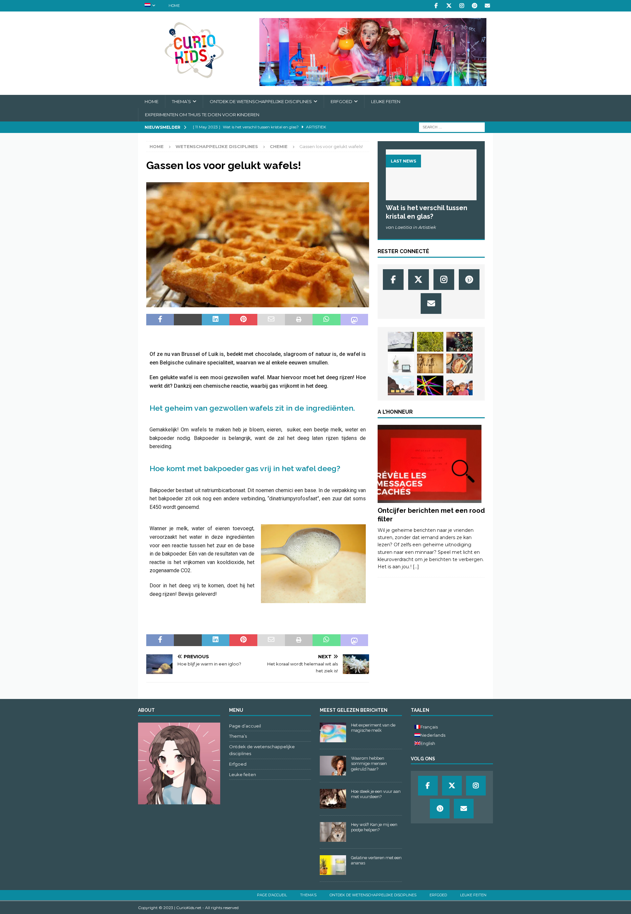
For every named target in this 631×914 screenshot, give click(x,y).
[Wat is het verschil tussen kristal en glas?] (431, 174)
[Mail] (487, 5)
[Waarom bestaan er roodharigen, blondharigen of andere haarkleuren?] (459, 387)
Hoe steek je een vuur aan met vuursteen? (376, 794)
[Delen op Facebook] (160, 320)
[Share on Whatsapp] (326, 320)
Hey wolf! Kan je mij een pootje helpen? (374, 827)
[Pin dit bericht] (243, 320)
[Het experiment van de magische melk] (333, 732)
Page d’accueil (245, 726)
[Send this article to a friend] (271, 320)
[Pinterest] (474, 5)
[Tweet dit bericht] (187, 320)
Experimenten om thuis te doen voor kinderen (202, 114)
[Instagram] (461, 5)
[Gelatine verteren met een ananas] (333, 865)
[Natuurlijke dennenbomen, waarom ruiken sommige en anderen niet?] (459, 342)
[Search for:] (452, 127)
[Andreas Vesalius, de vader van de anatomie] (430, 363)
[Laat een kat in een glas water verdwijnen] (401, 342)
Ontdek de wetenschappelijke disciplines (261, 101)
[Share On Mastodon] (354, 320)
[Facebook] (436, 5)
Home (174, 5)
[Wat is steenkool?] (401, 385)
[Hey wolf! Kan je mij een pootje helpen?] (333, 832)
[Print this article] (299, 320)
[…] (416, 567)
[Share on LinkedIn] (215, 320)
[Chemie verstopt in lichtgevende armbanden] (430, 385)
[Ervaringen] (429, 464)
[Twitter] (449, 5)
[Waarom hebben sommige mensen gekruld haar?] (333, 765)
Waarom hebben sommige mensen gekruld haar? (369, 764)
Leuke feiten (385, 101)
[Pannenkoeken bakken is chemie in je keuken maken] (459, 363)
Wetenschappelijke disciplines (216, 146)
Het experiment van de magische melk (373, 728)
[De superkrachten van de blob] (430, 342)
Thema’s (181, 101)
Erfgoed (341, 101)
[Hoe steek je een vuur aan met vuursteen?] (333, 799)
